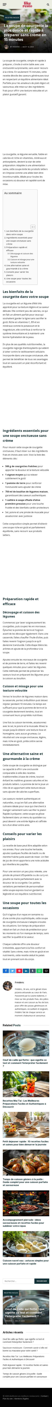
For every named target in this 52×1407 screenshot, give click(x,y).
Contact (44, 1396)
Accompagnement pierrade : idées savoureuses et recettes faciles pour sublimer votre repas (23, 1222)
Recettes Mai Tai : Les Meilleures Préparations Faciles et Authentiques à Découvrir (24, 1103)
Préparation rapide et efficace (16, 249)
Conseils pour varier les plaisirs (17, 273)
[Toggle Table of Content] (31, 227)
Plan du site (8, 1398)
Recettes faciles (12, 18)
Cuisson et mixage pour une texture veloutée (22, 261)
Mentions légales (21, 1398)
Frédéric (19, 982)
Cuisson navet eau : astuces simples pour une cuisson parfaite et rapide (26, 1262)
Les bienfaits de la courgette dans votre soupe (20, 232)
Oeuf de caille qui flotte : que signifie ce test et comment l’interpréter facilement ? (25, 1063)
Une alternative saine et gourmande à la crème (17, 267)
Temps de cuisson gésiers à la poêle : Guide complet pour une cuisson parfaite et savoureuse (25, 1182)
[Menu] (4, 4)
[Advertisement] (26, 125)
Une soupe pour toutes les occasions (18, 280)
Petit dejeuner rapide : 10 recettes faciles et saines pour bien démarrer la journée (26, 1143)
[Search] (47, 4)
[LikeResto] (27, 4)
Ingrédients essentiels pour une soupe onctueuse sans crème (19, 240)
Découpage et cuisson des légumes (22, 255)
